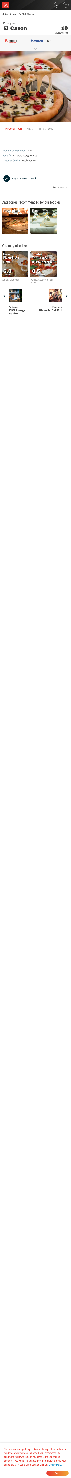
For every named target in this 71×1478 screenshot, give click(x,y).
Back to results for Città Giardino (19, 14)
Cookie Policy (55, 1464)
